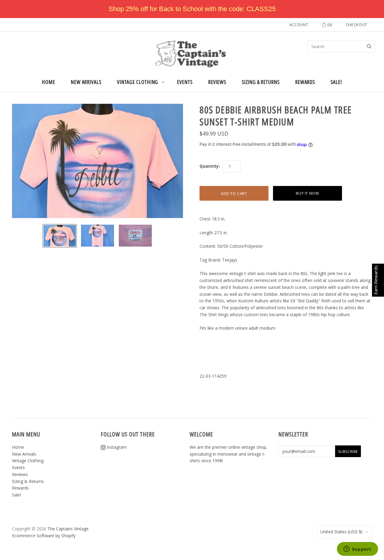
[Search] (369, 46)
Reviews (217, 81)
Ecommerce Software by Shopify (44, 535)
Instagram (116, 447)
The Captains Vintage (67, 529)
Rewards (305, 81)
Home (48, 81)
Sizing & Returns (261, 81)
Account (298, 24)
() (329, 24)
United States (341, 532)
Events (184, 81)
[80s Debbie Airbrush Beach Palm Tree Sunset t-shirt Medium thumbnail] (60, 235)
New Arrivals (86, 81)
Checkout (356, 24)
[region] (192, 9)
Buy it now (307, 193)
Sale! (336, 81)
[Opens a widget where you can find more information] (357, 549)
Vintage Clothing (137, 81)
